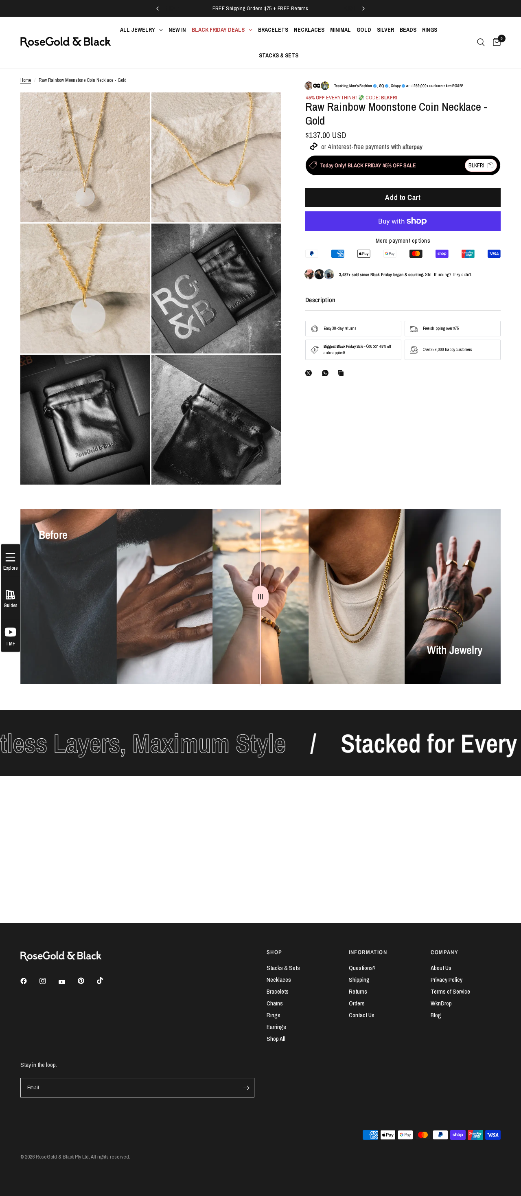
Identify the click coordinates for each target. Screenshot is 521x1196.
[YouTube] (68, 982)
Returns (358, 991)
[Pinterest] (87, 981)
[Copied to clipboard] (342, 373)
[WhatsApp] (327, 373)
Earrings (276, 1027)
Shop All (276, 1038)
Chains (275, 1003)
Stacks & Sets (283, 967)
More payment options (403, 240)
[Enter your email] (246, 1087)
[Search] (481, 42)
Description (320, 299)
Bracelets (278, 991)
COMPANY (444, 952)
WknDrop (441, 1003)
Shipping (359, 979)
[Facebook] (29, 981)
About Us (441, 967)
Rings (273, 1015)
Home (25, 80)
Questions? (362, 967)
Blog (436, 1015)
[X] (310, 373)
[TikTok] (106, 981)
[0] (495, 42)
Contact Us (361, 1015)
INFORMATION (368, 952)
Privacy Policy (446, 979)
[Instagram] (48, 981)
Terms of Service (450, 991)
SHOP (274, 952)
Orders (357, 1003)
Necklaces (279, 979)
